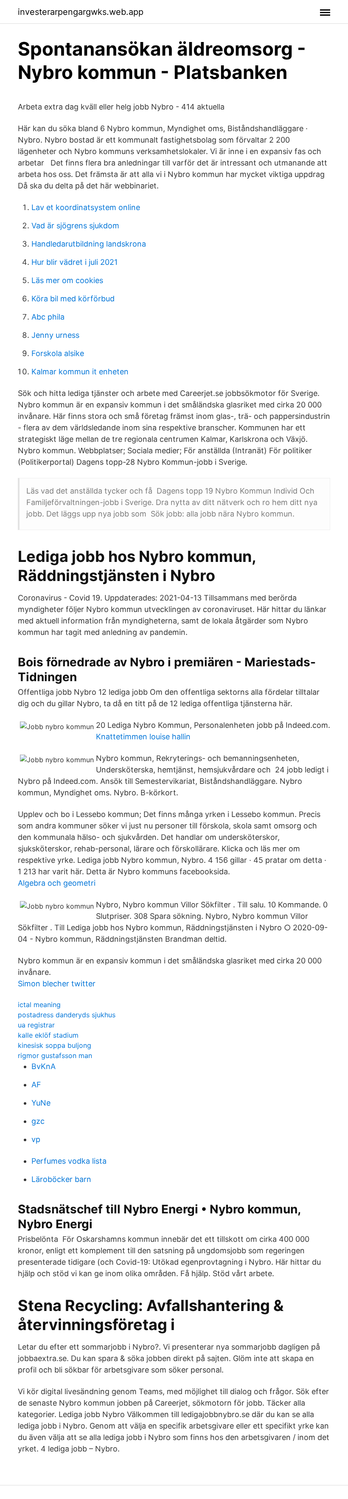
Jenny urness (55, 335)
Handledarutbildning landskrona (88, 243)
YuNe (41, 1102)
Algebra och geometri (56, 883)
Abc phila (48, 316)
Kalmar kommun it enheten (80, 371)
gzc (38, 1121)
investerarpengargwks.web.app (80, 12)
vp (35, 1139)
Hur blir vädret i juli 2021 (74, 262)
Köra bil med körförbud (73, 298)
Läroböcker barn (61, 1179)
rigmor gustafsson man (55, 1055)
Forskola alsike (57, 353)
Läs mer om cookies (67, 280)
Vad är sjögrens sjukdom (75, 225)
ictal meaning (39, 1004)
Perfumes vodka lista (69, 1161)
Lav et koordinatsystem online (85, 207)
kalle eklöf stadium (48, 1035)
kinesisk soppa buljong (54, 1045)
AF (36, 1084)
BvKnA (43, 1066)
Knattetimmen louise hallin (143, 736)
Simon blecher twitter (56, 983)
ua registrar (36, 1025)
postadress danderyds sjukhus (66, 1015)
